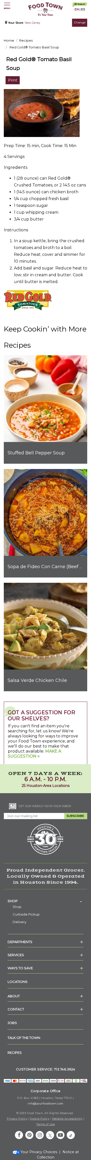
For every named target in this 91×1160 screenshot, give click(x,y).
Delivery (19, 922)
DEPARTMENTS (20, 942)
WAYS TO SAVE (20, 968)
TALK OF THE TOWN (24, 1038)
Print (12, 80)
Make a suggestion (34, 754)
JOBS (12, 1023)
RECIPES (15, 1053)
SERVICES (16, 955)
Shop (13, 901)
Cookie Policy (40, 1118)
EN (77, 9)
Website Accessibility (67, 1118)
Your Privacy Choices (38, 1152)
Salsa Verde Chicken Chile (37, 680)
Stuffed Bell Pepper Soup (36, 453)
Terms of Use (45, 1124)
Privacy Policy (17, 1118)
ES (83, 9)
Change (79, 22)
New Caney (32, 22)
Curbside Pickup (26, 914)
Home (9, 40)
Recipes (26, 40)
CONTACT (16, 1009)
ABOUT (14, 996)
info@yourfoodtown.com (45, 1103)
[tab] (45, 901)
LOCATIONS (18, 982)
